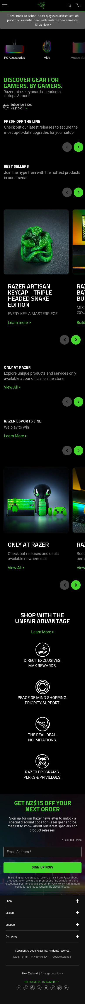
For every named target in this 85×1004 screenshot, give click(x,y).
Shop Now (43, 24)
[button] (4, 5)
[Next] (78, 147)
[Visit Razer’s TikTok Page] (53, 987)
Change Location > (52, 973)
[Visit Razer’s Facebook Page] (19, 987)
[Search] (69, 5)
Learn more (19, 322)
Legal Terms (20, 956)
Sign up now (42, 867)
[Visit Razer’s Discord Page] (66, 987)
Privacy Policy (56, 883)
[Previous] (67, 147)
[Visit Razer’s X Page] (39, 987)
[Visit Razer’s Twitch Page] (59, 987)
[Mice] (47, 45)
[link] (41, 5)
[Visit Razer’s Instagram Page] (26, 987)
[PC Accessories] (14, 45)
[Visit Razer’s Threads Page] (32, 987)
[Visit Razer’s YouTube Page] (46, 987)
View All (16, 567)
